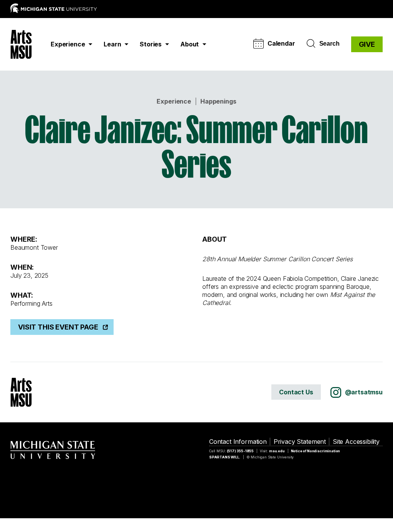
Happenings (218, 101)
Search (329, 43)
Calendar (281, 43)
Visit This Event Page (58, 327)
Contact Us (296, 392)
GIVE (367, 44)
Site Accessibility (356, 441)
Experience (174, 101)
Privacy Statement (300, 441)
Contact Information (238, 441)
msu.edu (277, 451)
